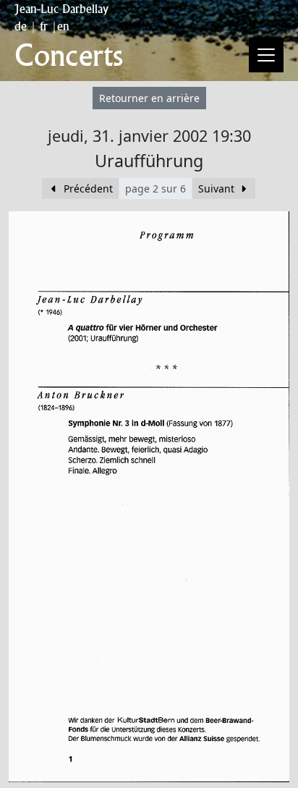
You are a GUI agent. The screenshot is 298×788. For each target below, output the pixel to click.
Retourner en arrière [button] (149, 98)
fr (44, 26)
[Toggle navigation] (266, 55)
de (20, 26)
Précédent (87, 188)
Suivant (217, 188)
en (63, 26)
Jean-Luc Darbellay (61, 8)
